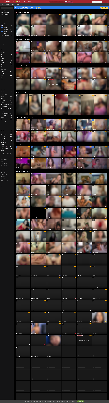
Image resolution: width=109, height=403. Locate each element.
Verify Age (104, 7)
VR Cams (18, 144)
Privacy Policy (3, 170)
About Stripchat (4, 159)
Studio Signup (3, 176)
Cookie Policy (67, 401)
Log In (105, 1)
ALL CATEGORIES (7, 153)
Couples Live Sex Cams (22, 66)
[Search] (63, 2)
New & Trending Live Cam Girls (24, 117)
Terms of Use (3, 172)
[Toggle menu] (2, 1)
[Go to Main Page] (9, 1)
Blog (2, 161)
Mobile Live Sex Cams (22, 93)
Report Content (4, 167)
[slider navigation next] (106, 25)
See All (105, 12)
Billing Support (4, 165)
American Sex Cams (23, 12)
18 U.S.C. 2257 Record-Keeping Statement (5, 181)
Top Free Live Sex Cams (23, 39)
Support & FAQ (4, 163)
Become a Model (4, 174)
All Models (3, 178)
